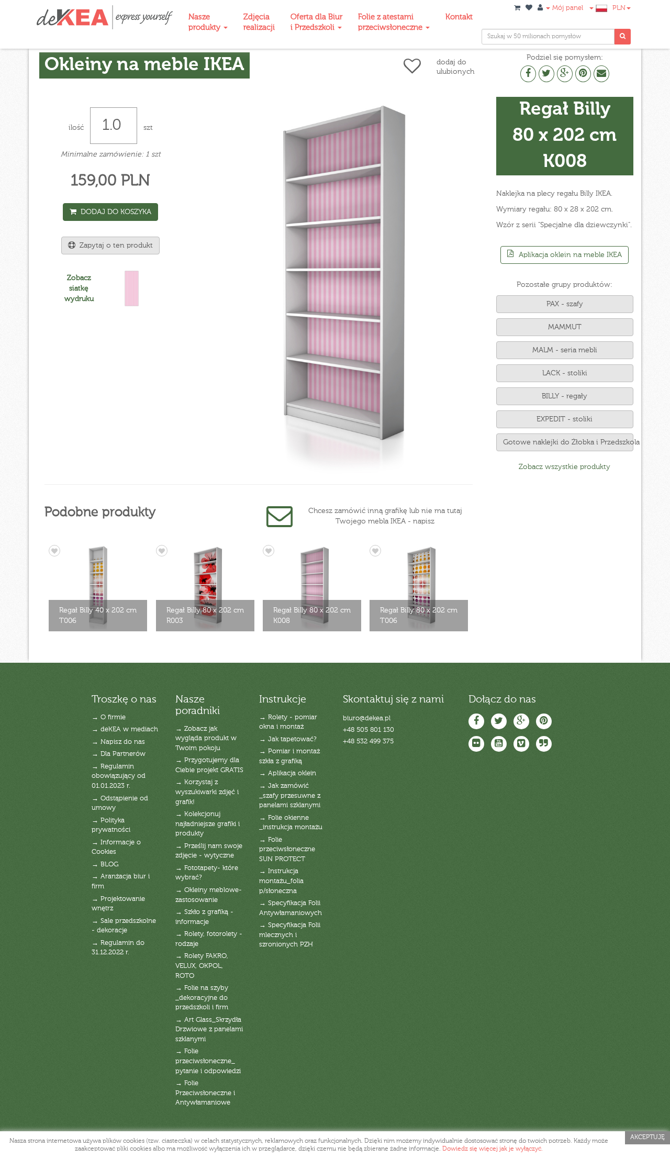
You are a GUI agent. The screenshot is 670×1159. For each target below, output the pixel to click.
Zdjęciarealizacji (259, 22)
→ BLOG (105, 864)
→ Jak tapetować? (288, 739)
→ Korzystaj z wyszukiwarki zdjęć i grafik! (207, 792)
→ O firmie (109, 717)
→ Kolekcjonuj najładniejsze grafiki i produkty (207, 824)
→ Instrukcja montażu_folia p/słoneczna (281, 881)
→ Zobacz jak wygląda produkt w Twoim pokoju (206, 739)
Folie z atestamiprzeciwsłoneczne (391, 22)
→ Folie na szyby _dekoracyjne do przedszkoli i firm (201, 998)
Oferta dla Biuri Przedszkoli (316, 22)
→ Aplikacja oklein (287, 773)
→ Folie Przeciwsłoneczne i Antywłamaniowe (205, 1093)
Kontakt (459, 17)
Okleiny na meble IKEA (144, 65)
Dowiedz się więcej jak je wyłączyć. (492, 1149)
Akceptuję (647, 1137)
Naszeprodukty (205, 22)
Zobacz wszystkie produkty (564, 467)
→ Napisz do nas (118, 742)
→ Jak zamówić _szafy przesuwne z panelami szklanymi (289, 796)
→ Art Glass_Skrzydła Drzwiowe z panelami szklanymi (209, 1030)
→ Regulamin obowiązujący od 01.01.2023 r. (119, 776)
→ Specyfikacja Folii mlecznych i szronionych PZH (289, 935)
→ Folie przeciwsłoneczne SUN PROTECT (287, 850)
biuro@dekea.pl (366, 718)
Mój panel (566, 8)
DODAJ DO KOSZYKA (113, 212)
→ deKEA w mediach (125, 729)
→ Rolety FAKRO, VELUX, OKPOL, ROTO (201, 966)
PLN (619, 8)
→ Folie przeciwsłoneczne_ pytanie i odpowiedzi (208, 1061)
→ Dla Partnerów (119, 754)
